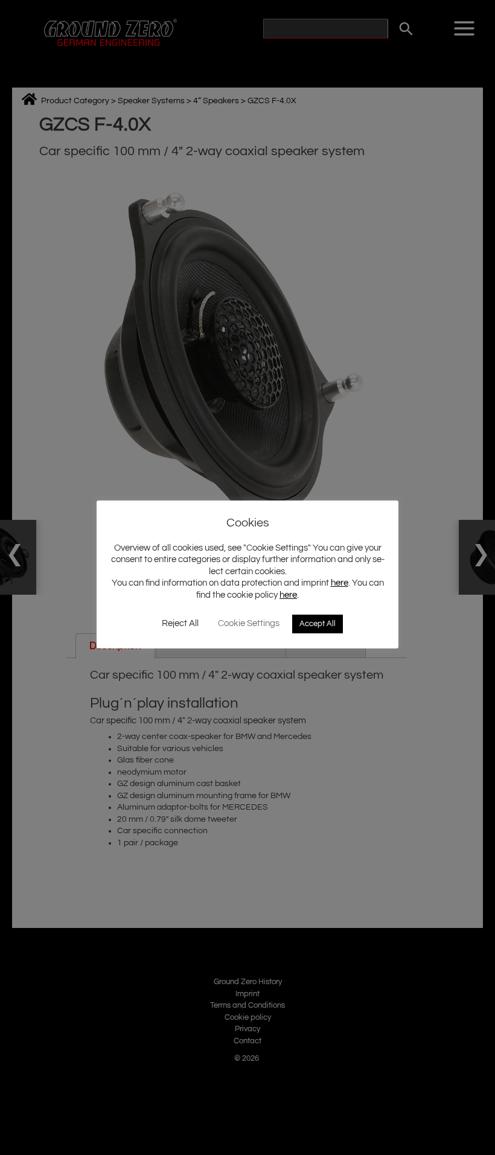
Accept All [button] (317, 623)
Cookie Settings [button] (248, 623)
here (339, 582)
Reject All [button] (180, 623)
